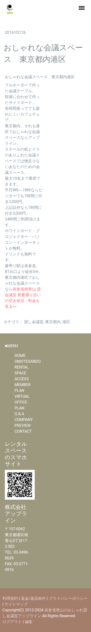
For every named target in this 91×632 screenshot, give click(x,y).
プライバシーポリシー (68, 598)
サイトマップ (16, 604)
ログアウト (12, 621)
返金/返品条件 (33, 598)
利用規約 (10, 598)
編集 (29, 621)
